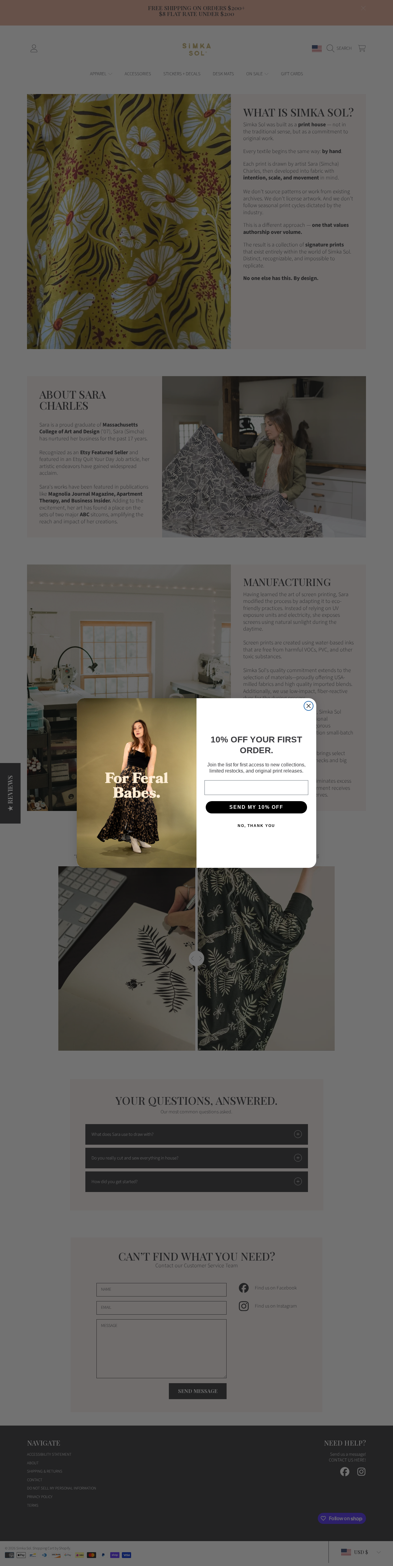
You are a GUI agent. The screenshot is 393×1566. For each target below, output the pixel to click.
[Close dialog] (308, 705)
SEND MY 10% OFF (256, 807)
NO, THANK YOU (256, 826)
